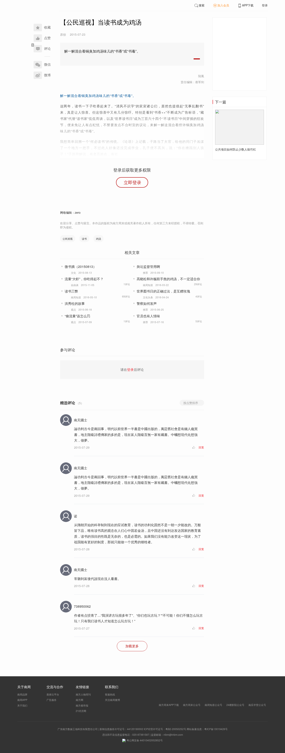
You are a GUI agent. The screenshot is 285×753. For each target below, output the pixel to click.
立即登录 (132, 182)
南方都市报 (82, 705)
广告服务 (52, 700)
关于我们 (22, 705)
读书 (84, 238)
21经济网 (81, 711)
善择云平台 (53, 694)
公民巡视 (68, 238)
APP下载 (247, 5)
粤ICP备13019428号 (216, 729)
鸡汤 (98, 238)
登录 (265, 5)
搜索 (201, 5)
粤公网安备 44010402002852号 (145, 740)
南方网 (79, 700)
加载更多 (132, 646)
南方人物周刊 (83, 694)
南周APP (22, 700)
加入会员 (223, 5)
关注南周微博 (112, 700)
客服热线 (110, 694)
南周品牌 (22, 694)
